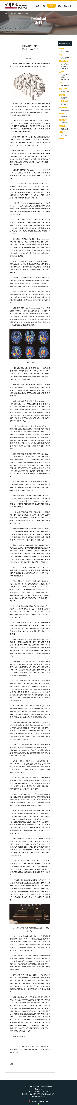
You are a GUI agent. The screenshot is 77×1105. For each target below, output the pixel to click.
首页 (37, 6)
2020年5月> (21, 13)
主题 (59, 6)
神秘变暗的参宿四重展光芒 (69, 75)
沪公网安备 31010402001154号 (39, 1101)
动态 (43, 6)
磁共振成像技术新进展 (67, 85)
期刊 (51, 6)
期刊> (15, 13)
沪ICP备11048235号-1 (38, 1096)
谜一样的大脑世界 (66, 51)
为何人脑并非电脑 (66, 58)
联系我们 (67, 6)
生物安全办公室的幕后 (67, 135)
